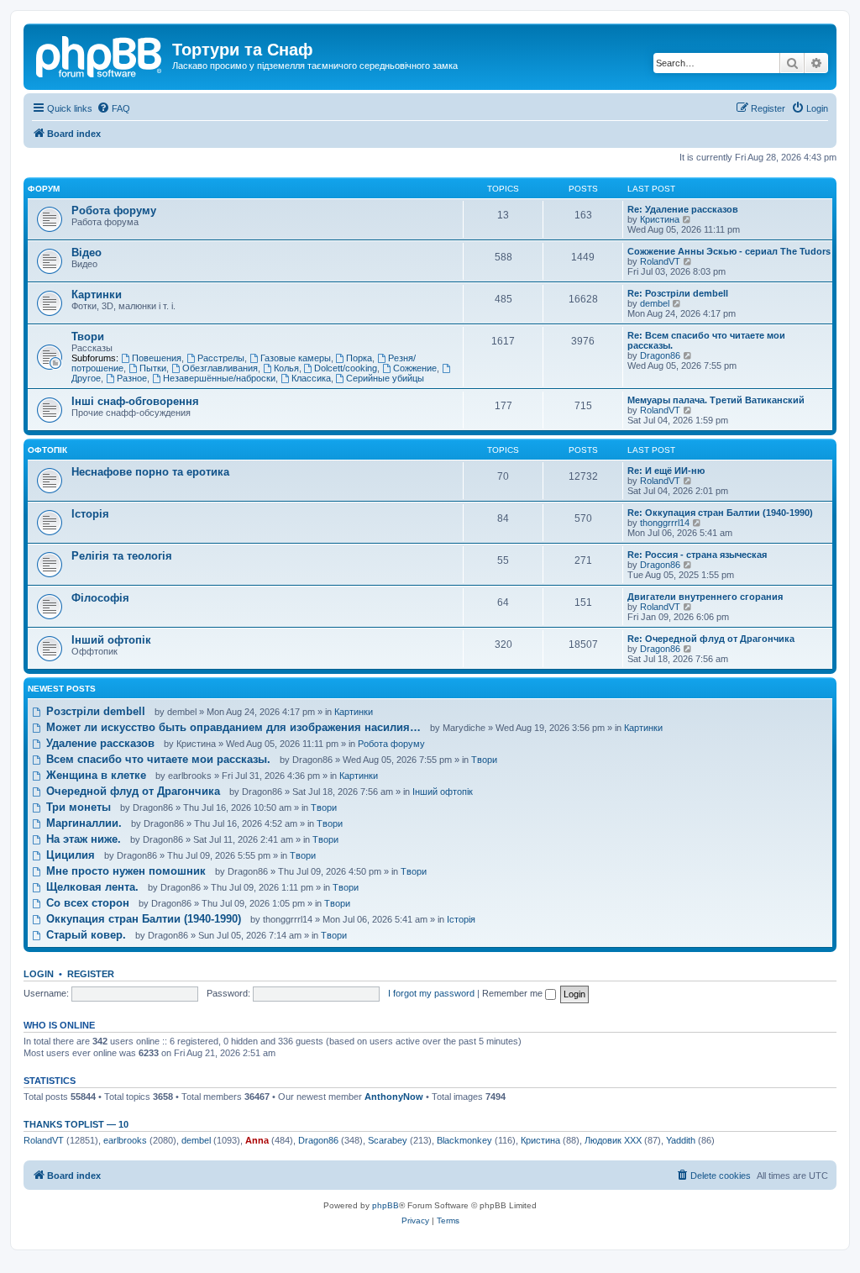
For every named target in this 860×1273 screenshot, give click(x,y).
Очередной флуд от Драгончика (131, 791)
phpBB (385, 1205)
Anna (257, 1140)
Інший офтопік (111, 640)
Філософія (100, 598)
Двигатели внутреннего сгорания (705, 597)
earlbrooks (125, 1140)
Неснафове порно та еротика (150, 472)
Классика (311, 378)
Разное (132, 378)
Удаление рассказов (99, 743)
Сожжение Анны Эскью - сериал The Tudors (729, 251)
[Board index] (100, 55)
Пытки (152, 368)
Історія (90, 514)
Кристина (659, 219)
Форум (44, 188)
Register (90, 974)
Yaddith (680, 1140)
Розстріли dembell (94, 711)
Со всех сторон (86, 903)
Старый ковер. (84, 934)
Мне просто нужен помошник (124, 871)
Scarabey (387, 1140)
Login (39, 974)
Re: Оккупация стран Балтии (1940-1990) (720, 513)
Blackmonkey (464, 1140)
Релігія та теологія (121, 556)
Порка (359, 358)
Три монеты (77, 807)
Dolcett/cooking (345, 368)
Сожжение (415, 368)
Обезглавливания (220, 368)
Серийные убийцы (385, 378)
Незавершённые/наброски (219, 378)
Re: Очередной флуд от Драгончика (710, 639)
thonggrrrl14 (665, 523)
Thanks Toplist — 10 (76, 1124)
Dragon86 (660, 355)
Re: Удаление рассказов (682, 209)
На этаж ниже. (82, 839)
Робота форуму (113, 210)
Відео (86, 252)
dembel (654, 303)
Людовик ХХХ (613, 1140)
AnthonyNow (393, 1097)
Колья (286, 368)
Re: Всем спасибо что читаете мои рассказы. (706, 340)
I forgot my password (431, 993)
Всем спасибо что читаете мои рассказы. (156, 759)
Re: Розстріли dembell (677, 293)
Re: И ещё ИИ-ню (666, 471)
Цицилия (69, 855)
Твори (87, 336)
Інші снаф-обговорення (135, 401)
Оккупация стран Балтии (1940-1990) (142, 919)
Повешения (156, 358)
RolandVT (660, 261)
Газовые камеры (295, 358)
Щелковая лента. (91, 887)
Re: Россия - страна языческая (697, 555)
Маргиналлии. (82, 823)
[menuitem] (113, 108)
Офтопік (47, 450)
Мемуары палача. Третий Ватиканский (716, 400)
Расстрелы (220, 358)
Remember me (513, 993)
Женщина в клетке (94, 775)
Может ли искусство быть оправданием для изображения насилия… (232, 727)
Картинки (96, 294)
